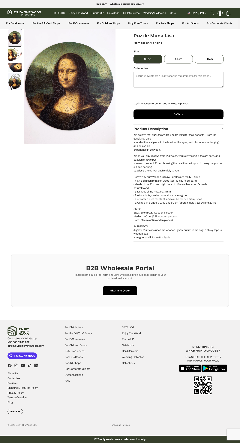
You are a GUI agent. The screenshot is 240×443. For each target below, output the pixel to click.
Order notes (141, 68)
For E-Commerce (78, 23)
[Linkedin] (36, 365)
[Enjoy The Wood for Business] (24, 13)
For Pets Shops (165, 23)
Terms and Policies (120, 425)
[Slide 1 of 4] (15, 37)
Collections (128, 362)
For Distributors (15, 23)
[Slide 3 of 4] (15, 67)
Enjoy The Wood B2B (26, 425)
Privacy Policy (16, 392)
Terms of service (17, 397)
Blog (10, 402)
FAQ (67, 380)
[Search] (212, 13)
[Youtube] (23, 365)
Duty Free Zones (138, 23)
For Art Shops (190, 23)
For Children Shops (108, 23)
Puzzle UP (128, 339)
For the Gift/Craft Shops (46, 23)
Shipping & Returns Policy (23, 387)
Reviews (12, 383)
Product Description (151, 129)
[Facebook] (10, 365)
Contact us (14, 378)
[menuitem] (173, 13)
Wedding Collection (133, 357)
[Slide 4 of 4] (15, 81)
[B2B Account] (220, 13)
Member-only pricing (148, 43)
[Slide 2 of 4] (15, 54)
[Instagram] (16, 365)
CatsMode (128, 345)
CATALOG (128, 327)
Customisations (74, 374)
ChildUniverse (130, 351)
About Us (13, 373)
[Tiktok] (29, 365)
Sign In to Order (120, 290)
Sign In (178, 114)
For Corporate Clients (219, 23)
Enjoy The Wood (131, 333)
